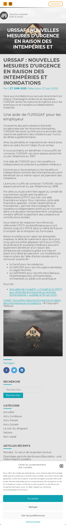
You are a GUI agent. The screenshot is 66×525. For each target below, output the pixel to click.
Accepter (33, 498)
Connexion (55, 4)
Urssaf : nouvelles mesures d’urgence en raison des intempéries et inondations (32, 302)
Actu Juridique (12, 416)
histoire (7, 432)
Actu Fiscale (10, 420)
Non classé (9, 436)
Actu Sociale (11, 424)
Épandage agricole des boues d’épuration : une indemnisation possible (32, 458)
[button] (61, 466)
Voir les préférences (33, 515)
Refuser (33, 507)
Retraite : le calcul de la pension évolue (27, 452)
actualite (8, 412)
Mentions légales (33, 522)
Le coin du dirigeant (15, 428)
